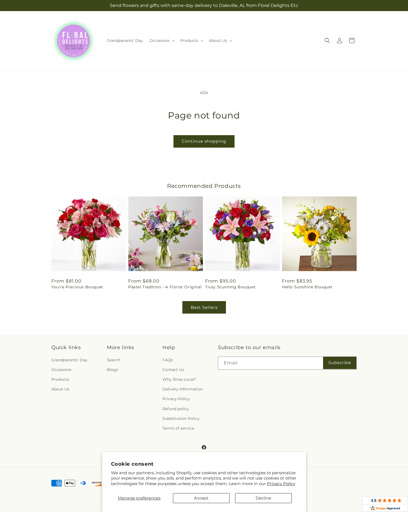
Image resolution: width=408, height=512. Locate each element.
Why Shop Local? (179, 379)
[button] (161, 40)
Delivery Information (182, 389)
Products (60, 379)
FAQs (167, 359)
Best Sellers (204, 307)
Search (113, 359)
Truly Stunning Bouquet (230, 286)
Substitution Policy (181, 418)
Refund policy (175, 408)
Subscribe (339, 362)
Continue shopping (204, 141)
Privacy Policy (281, 483)
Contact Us (173, 369)
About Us (60, 389)
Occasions (61, 369)
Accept (201, 498)
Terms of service (178, 428)
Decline (263, 498)
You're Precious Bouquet (77, 286)
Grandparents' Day (69, 359)
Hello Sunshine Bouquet (307, 286)
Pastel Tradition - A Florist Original (165, 286)
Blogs (112, 369)
